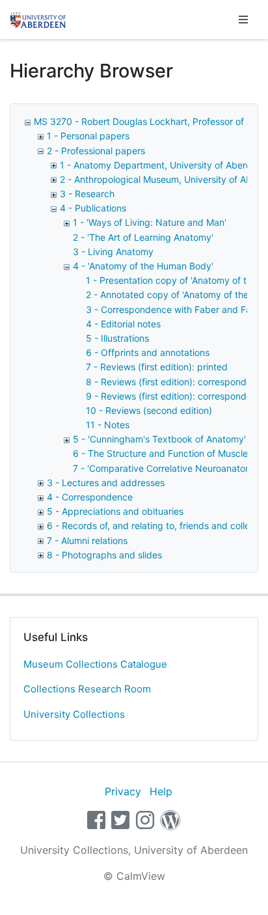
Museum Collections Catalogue (95, 664)
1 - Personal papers (88, 135)
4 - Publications (93, 207)
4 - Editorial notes (123, 323)
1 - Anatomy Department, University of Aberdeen (163, 165)
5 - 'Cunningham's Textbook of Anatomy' (159, 438)
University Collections (74, 714)
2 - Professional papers (96, 150)
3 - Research (87, 193)
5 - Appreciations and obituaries (115, 511)
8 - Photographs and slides (104, 554)
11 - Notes (107, 424)
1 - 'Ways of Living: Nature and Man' (149, 222)
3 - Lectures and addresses (106, 482)
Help (161, 791)
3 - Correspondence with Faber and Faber (175, 309)
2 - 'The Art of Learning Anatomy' (143, 237)
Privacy (123, 791)
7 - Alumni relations (87, 540)
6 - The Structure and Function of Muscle (160, 453)
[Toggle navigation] (243, 19)
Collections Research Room (87, 689)
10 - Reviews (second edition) (149, 410)
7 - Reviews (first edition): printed (157, 366)
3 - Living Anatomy (113, 251)
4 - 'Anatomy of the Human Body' (143, 265)
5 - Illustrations (117, 338)
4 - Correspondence (90, 496)
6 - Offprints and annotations (147, 352)
